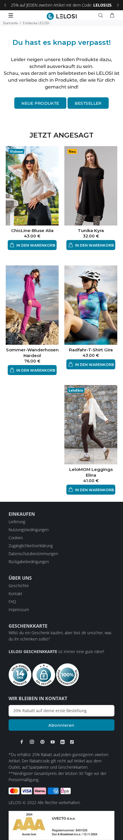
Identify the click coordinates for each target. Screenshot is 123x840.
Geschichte (19, 585)
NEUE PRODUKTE (40, 103)
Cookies (16, 537)
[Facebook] (21, 742)
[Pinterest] (42, 742)
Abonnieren (61, 725)
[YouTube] (52, 742)
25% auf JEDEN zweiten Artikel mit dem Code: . (61, 5)
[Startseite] (62, 16)
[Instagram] (32, 742)
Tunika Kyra (91, 230)
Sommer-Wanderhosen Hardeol (32, 352)
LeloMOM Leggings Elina (91, 472)
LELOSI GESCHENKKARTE (33, 651)
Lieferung (17, 521)
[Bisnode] (61, 825)
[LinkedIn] (62, 741)
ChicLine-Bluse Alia (32, 230)
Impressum (19, 609)
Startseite (10, 23)
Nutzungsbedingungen (29, 529)
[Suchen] (102, 15)
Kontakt (15, 593)
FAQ (12, 601)
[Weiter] (118, 5)
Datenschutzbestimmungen (33, 553)
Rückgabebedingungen (29, 561)
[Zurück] (5, 5)
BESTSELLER (88, 103)
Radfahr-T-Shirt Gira (91, 349)
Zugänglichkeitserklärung (31, 545)
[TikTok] (72, 741)
